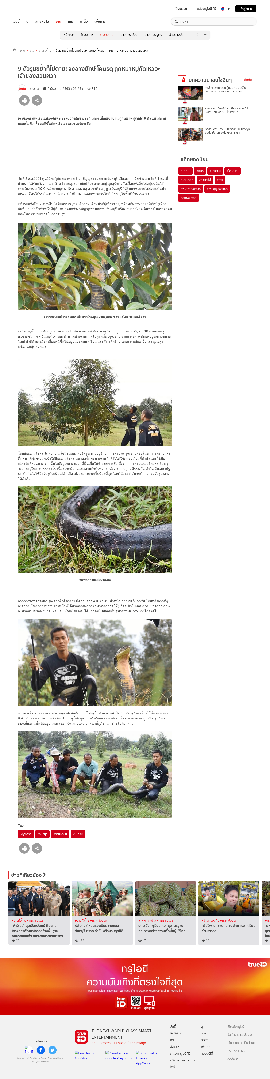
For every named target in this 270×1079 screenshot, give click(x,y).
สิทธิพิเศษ (42, 21)
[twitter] (52, 1050)
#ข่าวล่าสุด (187, 180)
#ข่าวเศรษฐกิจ (211, 920)
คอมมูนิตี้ (207, 1053)
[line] (29, 1050)
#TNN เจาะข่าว (147, 920)
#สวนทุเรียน (60, 834)
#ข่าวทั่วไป (205, 180)
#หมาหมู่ (78, 834)
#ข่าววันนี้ (215, 171)
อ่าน (58, 21)
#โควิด (200, 171)
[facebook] (40, 1050)
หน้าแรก (68, 34)
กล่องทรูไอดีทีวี (180, 1053)
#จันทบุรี (42, 834)
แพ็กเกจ (206, 1046)
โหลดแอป (181, 9)
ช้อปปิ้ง (175, 1046)
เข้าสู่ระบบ (246, 8)
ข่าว (31, 50)
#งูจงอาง (25, 834)
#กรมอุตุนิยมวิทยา (217, 189)
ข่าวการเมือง (129, 34)
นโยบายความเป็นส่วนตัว (241, 1043)
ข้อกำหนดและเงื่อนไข (239, 1035)
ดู (27, 21)
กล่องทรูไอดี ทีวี (206, 9)
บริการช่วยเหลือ (236, 1051)
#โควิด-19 (232, 171)
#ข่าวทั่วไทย (19, 920)
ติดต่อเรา (232, 1059)
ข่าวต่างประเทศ (179, 34)
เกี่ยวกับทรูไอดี (236, 1027)
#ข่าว (220, 180)
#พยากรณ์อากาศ (191, 189)
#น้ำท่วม (185, 171)
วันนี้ (17, 21)
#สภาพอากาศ (188, 198)
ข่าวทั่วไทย (106, 34)
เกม (70, 21)
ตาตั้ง (84, 21)
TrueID (26, 8)
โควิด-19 (87, 34)
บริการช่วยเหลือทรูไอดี (182, 1063)
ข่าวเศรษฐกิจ (153, 34)
